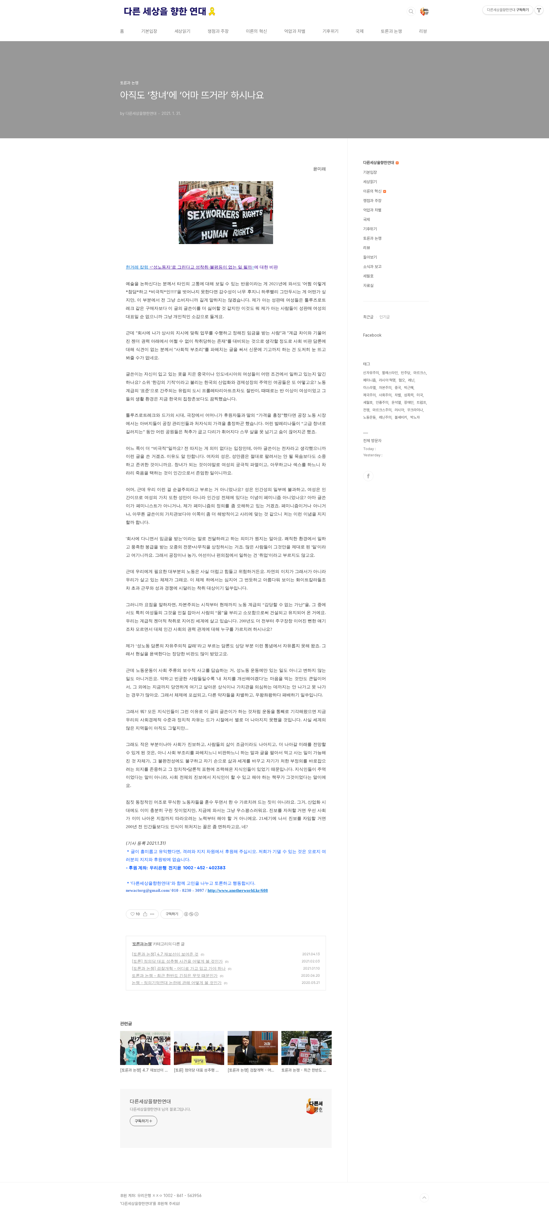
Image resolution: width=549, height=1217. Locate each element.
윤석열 (396, 402)
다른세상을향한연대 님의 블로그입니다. (160, 1109)
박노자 (415, 417)
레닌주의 (385, 417)
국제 (360, 31)
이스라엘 (369, 387)
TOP (424, 1197)
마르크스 (419, 373)
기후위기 (331, 31)
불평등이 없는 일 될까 (231, 267)
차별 (398, 395)
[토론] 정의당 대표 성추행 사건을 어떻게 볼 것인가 (177, 961)
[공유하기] (145, 914)
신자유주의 (371, 373)
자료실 (368, 285)
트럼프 (421, 402)
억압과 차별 (294, 31)
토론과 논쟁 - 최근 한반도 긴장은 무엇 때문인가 (175, 975)
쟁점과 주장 (218, 31)
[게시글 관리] (152, 914)
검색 (411, 11)
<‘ (151, 267)
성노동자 (161, 267)
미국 (420, 395)
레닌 (411, 380)
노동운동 (369, 417)
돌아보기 (370, 257)
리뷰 (423, 31)
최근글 (368, 317)
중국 (398, 387)
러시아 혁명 (387, 380)
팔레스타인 (390, 373)
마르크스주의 (382, 410)
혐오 (402, 380)
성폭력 (408, 395)
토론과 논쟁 (391, 31)
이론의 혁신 (256, 31)
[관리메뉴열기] (539, 10)
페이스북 (368, 476)
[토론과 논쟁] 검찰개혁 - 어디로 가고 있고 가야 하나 (179, 968)
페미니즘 (369, 380)
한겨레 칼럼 (138, 267)
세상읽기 (182, 31)
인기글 (384, 317)
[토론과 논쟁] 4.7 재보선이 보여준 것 (165, 954)
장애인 (408, 402)
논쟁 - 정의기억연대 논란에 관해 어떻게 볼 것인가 (177, 982)
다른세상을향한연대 (150, 1101)
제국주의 (369, 395)
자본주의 (385, 387)
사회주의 (385, 395)
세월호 (368, 276)
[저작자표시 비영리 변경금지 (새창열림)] (191, 914)
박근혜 (408, 387)
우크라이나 (415, 410)
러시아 (399, 410)
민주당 (405, 373)
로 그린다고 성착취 (190, 267)
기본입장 (149, 31)
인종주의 (382, 402)
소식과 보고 (372, 266)
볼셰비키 (401, 417)
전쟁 (366, 410)
